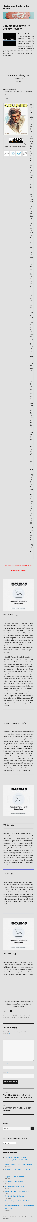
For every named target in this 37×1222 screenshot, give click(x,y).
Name (5, 1064)
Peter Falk (26, 1017)
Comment (7, 1038)
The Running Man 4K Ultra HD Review (18, 1201)
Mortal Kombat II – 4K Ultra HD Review (18, 1165)
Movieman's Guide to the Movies (12, 1217)
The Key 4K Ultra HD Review (14, 1196)
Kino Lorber (20, 1017)
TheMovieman (7, 1015)
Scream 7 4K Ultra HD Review (14, 1186)
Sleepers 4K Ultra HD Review (14, 1177)
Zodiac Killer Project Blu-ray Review (17, 1191)
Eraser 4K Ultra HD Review (14, 1181)
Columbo (13, 1017)
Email (5, 1072)
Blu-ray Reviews (24, 1015)
